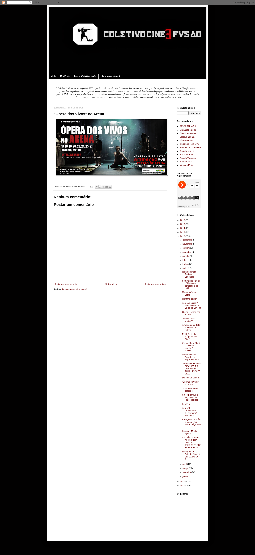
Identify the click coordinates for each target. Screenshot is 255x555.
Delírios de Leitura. (191, 378)
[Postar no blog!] (100, 187)
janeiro (186, 476)
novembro (187, 244)
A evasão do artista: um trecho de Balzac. (191, 327)
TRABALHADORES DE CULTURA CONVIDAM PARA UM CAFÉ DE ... (191, 368)
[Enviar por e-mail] (97, 187)
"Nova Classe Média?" (188, 319)
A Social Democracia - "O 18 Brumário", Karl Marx (191, 412)
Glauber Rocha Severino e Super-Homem (190, 357)
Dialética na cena (188, 133)
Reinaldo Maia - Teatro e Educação (189, 274)
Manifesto (65, 76)
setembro (187, 252)
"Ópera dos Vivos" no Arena (190, 383)
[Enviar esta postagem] (91, 187)
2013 (182, 232)
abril (184, 464)
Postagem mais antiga (155, 284)
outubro (186, 248)
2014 (182, 228)
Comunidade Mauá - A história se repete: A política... (191, 347)
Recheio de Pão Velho (190, 147)
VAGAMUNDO (186, 161)
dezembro (187, 240)
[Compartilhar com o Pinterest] (110, 187)
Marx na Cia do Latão (189, 293)
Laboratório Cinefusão (85, 76)
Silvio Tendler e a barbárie (190, 389)
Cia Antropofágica (188, 130)
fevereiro (186, 472)
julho (185, 260)
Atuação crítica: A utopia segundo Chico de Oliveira (191, 305)
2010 (182, 485)
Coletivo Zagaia (187, 137)
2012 (182, 236)
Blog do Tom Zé (187, 151)
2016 (182, 220)
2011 (182, 481)
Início (53, 76)
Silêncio (186, 404)
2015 (182, 224)
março (185, 468)
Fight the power (189, 299)
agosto (185, 256)
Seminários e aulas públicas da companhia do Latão (191, 285)
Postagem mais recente (66, 284)
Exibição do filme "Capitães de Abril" (190, 336)
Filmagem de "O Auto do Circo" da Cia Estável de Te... (191, 455)
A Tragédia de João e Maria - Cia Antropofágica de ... (191, 423)
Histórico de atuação (111, 76)
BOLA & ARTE (186, 154)
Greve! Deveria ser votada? (191, 313)
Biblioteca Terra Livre (189, 144)
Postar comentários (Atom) (74, 289)
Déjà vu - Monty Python (189, 432)
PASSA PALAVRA (188, 126)
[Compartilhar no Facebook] (106, 187)
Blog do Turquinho (188, 158)
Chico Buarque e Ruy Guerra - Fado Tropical (190, 397)
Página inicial (110, 284)
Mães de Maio (186, 140)
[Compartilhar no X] (103, 187)
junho (185, 264)
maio (185, 268)
